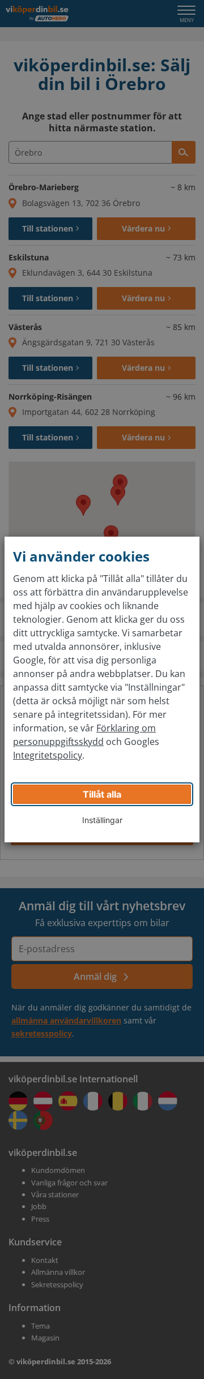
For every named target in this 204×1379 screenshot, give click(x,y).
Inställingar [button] (102, 820)
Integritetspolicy (47, 755)
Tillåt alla (102, 794)
